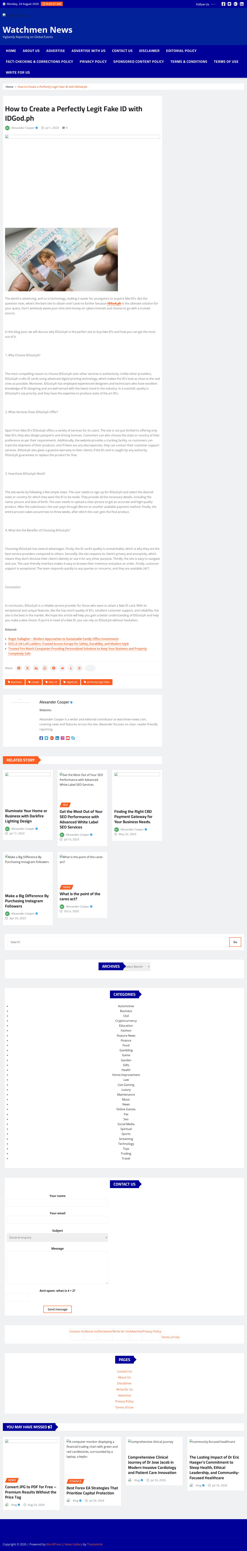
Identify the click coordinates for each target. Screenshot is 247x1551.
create (35, 682)
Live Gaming (126, 1085)
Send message (57, 1309)
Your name (57, 1196)
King (14, 1504)
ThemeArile (95, 1544)
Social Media (126, 1124)
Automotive (126, 1006)
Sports (126, 1134)
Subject (57, 1231)
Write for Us (18, 72)
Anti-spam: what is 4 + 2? (57, 1291)
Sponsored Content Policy (138, 61)
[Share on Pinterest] (53, 668)
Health (126, 1070)
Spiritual (126, 1129)
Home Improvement (126, 1075)
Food (126, 1045)
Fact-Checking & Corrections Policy (39, 61)
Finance (126, 1040)
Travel (126, 1158)
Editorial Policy (181, 50)
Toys (126, 1149)
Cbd (126, 1016)
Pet (126, 1114)
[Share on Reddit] (62, 668)
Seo (126, 1119)
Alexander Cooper (23, 128)
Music (126, 1099)
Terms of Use (226, 61)
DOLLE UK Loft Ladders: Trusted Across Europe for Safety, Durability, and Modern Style (68, 644)
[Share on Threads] (79, 668)
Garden (126, 1060)
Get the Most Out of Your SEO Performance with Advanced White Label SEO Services (81, 819)
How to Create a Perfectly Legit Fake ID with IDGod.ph (52, 86)
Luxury (126, 1090)
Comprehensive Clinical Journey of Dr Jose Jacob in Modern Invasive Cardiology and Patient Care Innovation (152, 1464)
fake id (53, 682)
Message (57, 1248)
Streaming (126, 1139)
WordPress (53, 1544)
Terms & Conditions (189, 61)
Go (235, 942)
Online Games (126, 1109)
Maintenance (126, 1095)
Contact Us (122, 50)
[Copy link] (90, 668)
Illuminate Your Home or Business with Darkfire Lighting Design (26, 816)
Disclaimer (149, 50)
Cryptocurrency (126, 1021)
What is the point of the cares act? (80, 896)
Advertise (55, 50)
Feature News (126, 1036)
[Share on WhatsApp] (44, 668)
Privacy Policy (93, 61)
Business (16, 682)
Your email (57, 1213)
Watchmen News (38, 29)
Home (11, 50)
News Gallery (73, 1544)
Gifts (126, 1065)
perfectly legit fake (98, 682)
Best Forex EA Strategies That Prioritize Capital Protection (92, 1490)
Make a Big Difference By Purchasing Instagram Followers (27, 901)
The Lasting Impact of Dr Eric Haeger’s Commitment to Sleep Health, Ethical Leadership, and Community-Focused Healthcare (214, 1467)
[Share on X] (27, 668)
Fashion (126, 1030)
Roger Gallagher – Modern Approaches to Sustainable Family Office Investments (63, 639)
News (126, 1104)
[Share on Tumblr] (70, 668)
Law (126, 1080)
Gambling (126, 1050)
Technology (126, 1144)
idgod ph (72, 682)
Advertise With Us (89, 50)
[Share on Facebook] (18, 668)
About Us (31, 50)
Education (126, 1026)
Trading (126, 1154)
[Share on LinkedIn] (36, 668)
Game (126, 1055)
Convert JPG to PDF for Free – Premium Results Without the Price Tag (30, 1492)
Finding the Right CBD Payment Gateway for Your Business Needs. (133, 817)
